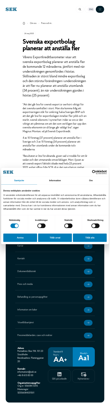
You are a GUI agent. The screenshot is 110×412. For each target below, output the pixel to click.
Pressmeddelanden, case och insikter (34, 335)
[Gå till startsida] (24, 24)
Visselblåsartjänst (25, 322)
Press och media (47, 23)
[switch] (41, 225)
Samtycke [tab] (19, 180)
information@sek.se (26, 372)
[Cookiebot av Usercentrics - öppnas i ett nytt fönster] (94, 172)
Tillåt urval (55, 237)
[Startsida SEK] (30, 9)
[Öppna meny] (100, 9)
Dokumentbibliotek (26, 271)
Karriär (20, 246)
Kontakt (21, 259)
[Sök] (80, 9)
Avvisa (20, 237)
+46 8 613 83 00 (25, 375)
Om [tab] (91, 180)
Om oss (33, 23)
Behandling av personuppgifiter (32, 297)
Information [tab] (55, 180)
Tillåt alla (89, 237)
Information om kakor (27, 310)
